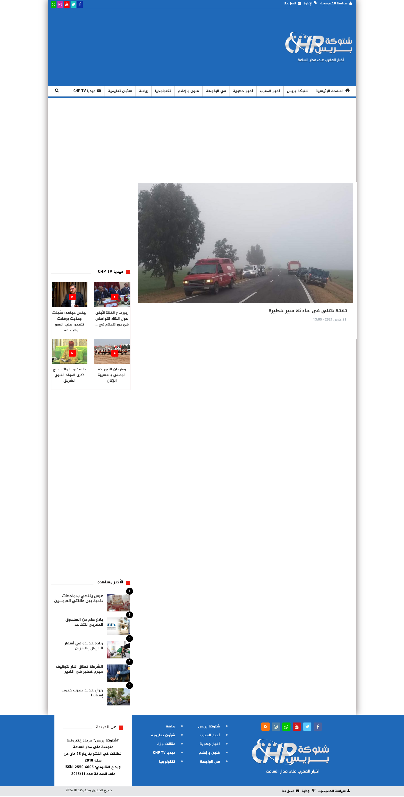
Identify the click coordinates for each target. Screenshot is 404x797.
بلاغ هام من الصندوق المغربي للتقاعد (84, 622)
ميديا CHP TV (84, 91)
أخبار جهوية (243, 91)
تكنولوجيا (163, 91)
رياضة (143, 91)
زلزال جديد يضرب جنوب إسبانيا (82, 693)
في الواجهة (216, 91)
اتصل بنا (290, 4)
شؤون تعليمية (120, 91)
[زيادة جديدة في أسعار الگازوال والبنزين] (118, 650)
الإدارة (308, 4)
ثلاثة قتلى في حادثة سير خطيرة (308, 311)
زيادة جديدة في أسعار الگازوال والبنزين (84, 646)
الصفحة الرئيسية (330, 91)
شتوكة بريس (298, 91)
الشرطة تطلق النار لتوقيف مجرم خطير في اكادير (79, 669)
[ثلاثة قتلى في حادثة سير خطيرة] (245, 243)
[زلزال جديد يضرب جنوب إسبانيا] (118, 697)
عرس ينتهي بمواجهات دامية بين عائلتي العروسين (78, 599)
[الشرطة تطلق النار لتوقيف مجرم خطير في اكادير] (118, 673)
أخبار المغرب (270, 91)
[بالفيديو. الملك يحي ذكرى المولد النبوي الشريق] (70, 351)
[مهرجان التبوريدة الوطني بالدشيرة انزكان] (112, 351)
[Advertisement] (150, 47)
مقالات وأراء (166, 744)
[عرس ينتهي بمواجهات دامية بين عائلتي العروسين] (118, 602)
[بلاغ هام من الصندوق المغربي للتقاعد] (118, 626)
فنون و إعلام (188, 91)
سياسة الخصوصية (334, 4)
